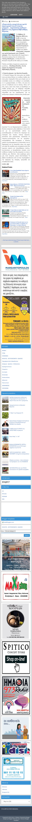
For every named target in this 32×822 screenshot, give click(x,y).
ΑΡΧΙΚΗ (4, 350)
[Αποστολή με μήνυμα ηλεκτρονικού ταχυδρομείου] (3, 164)
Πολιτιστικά (5, 382)
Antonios (4, 787)
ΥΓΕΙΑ (3, 353)
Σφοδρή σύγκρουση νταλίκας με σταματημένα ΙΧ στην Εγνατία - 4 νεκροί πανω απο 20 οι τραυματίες (18, 399)
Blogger (28, 817)
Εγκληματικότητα (6, 366)
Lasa (18, 818)
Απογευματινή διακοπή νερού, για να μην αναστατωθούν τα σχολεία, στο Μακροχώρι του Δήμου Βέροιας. (19, 223)
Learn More (13, 14)
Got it (20, 14)
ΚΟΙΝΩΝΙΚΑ (5, 356)
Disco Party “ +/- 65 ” (14, 436)
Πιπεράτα (4, 369)
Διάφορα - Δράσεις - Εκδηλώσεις (11, 364)
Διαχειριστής (5, 792)
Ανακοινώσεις (6, 377)
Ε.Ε (3, 491)
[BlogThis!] (5, 164)
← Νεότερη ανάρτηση (7, 240)
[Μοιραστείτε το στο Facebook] (8, 164)
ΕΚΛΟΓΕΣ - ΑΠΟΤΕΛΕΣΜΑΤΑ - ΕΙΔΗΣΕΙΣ (12, 358)
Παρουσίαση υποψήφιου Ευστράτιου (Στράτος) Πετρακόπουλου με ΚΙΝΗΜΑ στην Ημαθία (19, 422)
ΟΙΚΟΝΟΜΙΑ (5, 388)
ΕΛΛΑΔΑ (4, 496)
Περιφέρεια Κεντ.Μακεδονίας (10, 361)
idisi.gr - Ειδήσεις (15, 817)
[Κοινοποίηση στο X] (6, 164)
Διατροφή (5, 374)
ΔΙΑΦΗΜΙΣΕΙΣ (5, 385)
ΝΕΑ (3, 499)
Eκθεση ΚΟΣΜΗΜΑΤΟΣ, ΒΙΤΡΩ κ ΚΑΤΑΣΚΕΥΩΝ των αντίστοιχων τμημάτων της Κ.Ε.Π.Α (17, 446)
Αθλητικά (4, 380)
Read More (4, 180)
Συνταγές (4, 372)
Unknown (4, 789)
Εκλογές (4, 493)
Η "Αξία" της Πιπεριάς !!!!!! (16, 413)
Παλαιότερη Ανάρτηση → (23, 240)
